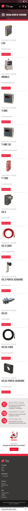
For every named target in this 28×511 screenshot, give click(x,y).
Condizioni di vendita (5, 492)
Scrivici (14, 449)
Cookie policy (5, 502)
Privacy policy (15, 502)
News (2, 469)
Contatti (2, 470)
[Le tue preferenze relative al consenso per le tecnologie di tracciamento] (25, 508)
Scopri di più (6, 54)
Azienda (2, 467)
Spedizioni (3, 495)
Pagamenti (3, 494)
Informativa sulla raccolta (9, 509)
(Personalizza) (10, 502)
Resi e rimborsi (4, 497)
